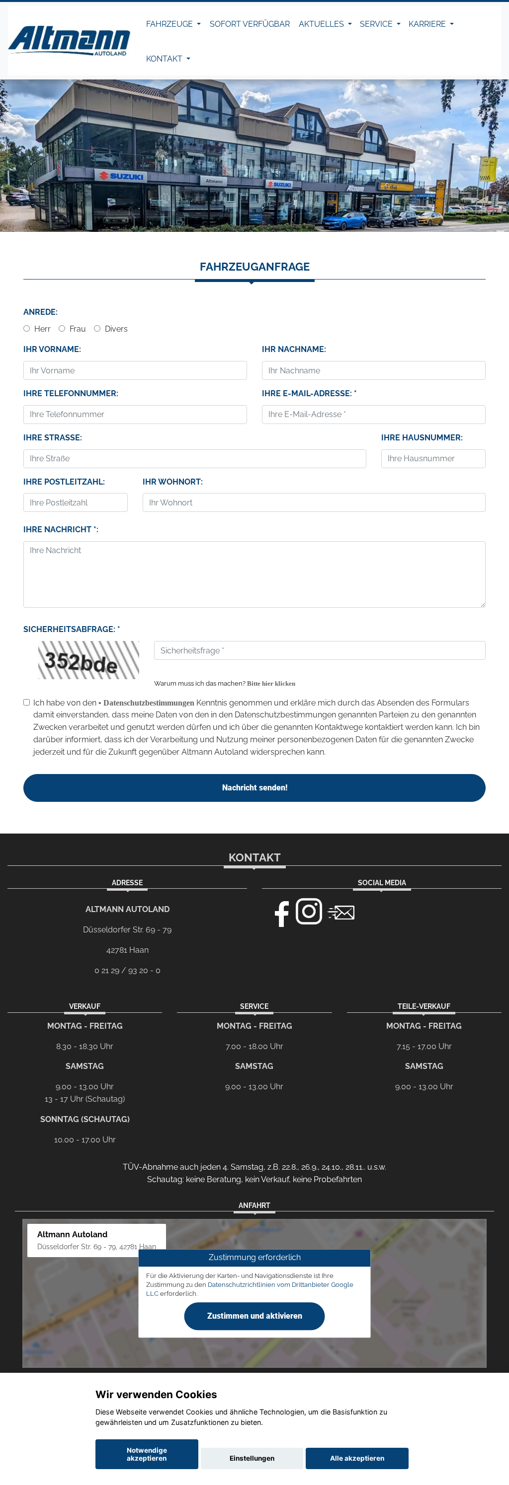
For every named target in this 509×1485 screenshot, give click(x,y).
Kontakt (165, 59)
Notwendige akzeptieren (147, 1454)
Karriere (428, 24)
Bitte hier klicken (271, 683)
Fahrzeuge (170, 24)
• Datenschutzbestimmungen (146, 703)
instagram (309, 911)
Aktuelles (322, 24)
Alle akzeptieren (357, 1458)
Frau (77, 329)
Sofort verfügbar (250, 24)
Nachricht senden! (254, 787)
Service (377, 24)
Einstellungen (252, 1458)
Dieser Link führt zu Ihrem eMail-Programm (341, 911)
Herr (41, 329)
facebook (277, 911)
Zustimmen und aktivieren (254, 1316)
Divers (115, 329)
